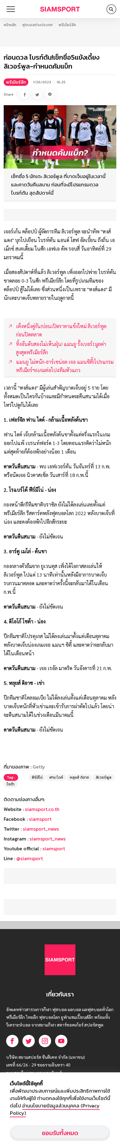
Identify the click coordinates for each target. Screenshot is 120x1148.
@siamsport (29, 858)
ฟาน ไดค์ (56, 777)
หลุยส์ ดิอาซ (79, 777)
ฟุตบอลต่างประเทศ (37, 25)
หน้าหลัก (10, 25)
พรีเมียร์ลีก (67, 25)
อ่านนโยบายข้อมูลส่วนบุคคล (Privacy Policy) (55, 1109)
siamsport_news (41, 828)
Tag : (11, 777)
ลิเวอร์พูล (103, 777)
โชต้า (10, 784)
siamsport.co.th (42, 809)
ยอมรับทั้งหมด (60, 1133)
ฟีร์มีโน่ (37, 777)
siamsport (40, 819)
